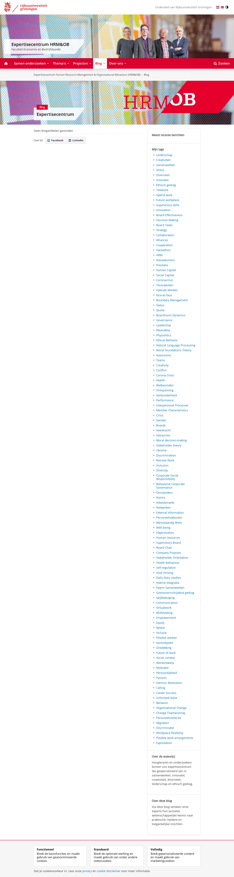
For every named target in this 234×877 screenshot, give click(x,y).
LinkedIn (78, 140)
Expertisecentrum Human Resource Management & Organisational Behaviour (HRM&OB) (87, 74)
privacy (87, 871)
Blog (146, 74)
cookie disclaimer (108, 871)
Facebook (57, 140)
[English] (222, 7)
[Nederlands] (217, 7)
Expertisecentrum (55, 114)
